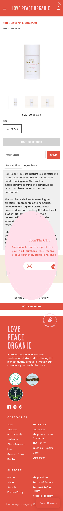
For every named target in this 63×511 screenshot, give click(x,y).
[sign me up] (54, 266)
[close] (60, 3)
